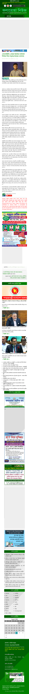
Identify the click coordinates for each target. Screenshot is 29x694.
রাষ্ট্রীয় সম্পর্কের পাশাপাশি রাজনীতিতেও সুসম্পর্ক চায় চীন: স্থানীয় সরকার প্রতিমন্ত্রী (15, 389)
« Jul (6, 637)
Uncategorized (18, 611)
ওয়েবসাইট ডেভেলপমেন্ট (14, 687)
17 (6, 630)
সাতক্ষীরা (16, 593)
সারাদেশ (7, 606)
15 (19, 628)
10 (6, 628)
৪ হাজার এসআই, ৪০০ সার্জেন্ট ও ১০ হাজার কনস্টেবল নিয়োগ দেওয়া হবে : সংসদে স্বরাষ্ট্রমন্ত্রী (14, 363)
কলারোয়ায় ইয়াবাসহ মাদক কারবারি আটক (13, 569)
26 (11, 633)
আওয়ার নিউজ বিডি (8, 648)
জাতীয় (7, 604)
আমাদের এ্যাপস (12, 686)
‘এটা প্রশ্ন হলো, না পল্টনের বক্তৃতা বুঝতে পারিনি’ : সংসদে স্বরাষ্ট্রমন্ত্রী (13, 380)
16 (22, 628)
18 (9, 630)
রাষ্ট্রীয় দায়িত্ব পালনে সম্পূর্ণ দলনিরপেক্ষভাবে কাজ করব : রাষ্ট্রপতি (15, 368)
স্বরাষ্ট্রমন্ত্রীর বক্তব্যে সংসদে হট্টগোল (9, 378)
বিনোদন (7, 611)
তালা (6, 595)
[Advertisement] (14, 34)
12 (11, 628)
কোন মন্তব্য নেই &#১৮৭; (20, 267)
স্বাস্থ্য (16, 608)
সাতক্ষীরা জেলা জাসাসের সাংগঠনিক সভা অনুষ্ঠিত (15, 571)
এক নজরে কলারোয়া (20, 686)
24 (6, 633)
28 (16, 633)
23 (22, 630)
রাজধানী (9, 267)
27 (14, 633)
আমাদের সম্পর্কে (5, 686)
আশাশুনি (16, 595)
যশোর (16, 602)
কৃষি (15, 606)
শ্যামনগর (7, 600)
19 (11, 630)
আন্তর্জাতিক (17, 597)
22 (19, 630)
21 (16, 630)
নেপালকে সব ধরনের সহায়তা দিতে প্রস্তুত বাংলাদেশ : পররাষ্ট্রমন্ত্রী (15, 366)
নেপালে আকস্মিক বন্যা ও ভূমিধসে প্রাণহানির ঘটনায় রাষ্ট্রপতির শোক (14, 386)
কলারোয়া (7, 593)
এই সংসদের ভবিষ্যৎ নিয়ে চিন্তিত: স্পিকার (10, 365)
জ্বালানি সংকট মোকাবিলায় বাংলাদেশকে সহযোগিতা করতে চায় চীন (14, 373)
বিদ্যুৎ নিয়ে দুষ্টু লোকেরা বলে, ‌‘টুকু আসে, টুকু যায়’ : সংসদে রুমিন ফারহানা (15, 376)
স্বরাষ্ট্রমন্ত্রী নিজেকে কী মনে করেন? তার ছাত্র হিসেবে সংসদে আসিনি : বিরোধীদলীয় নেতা (13, 383)
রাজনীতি (13, 267)
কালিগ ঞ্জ (16, 600)
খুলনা (7, 602)
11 (9, 628)
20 (14, 630)
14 (16, 628)
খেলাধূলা (7, 608)
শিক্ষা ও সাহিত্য (8, 613)
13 (14, 628)
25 (9, 633)
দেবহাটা (7, 597)
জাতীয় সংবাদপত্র (5, 687)
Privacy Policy (5, 689)
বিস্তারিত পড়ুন (6, 308)
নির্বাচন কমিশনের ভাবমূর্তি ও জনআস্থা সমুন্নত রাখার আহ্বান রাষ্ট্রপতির (14, 370)
